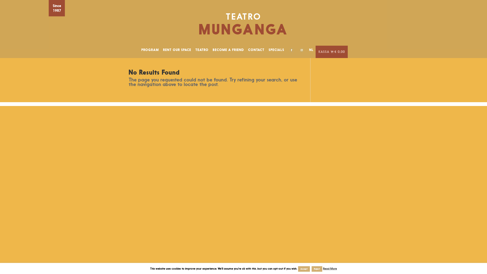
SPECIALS (276, 50)
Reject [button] (317, 269)
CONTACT (256, 50)
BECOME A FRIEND (228, 50)
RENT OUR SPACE (177, 50)
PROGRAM (150, 50)
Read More (330, 268)
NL (311, 50)
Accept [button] (304, 269)
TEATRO (201, 50)
